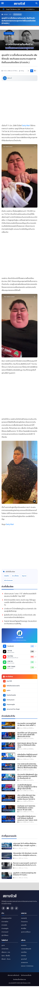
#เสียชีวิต (6, 576)
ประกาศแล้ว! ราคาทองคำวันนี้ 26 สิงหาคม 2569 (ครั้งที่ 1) (26, 724)
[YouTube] (7, 908)
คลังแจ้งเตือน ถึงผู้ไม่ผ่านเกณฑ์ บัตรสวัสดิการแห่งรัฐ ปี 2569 (27, 755)
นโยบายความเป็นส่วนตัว (13, 975)
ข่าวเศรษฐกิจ (5, 928)
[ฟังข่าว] (5, 78)
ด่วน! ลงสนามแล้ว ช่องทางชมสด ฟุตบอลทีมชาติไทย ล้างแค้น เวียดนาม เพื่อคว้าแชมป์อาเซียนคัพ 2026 (27, 766)
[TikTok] (16, 908)
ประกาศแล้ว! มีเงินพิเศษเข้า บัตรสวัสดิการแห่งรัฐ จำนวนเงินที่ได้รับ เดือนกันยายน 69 (27, 776)
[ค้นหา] (36, 3)
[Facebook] (3, 908)
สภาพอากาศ (24, 962)
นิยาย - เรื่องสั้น (6, 956)
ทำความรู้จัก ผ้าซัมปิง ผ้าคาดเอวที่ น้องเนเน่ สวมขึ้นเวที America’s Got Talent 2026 (27, 818)
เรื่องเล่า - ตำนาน (6, 959)
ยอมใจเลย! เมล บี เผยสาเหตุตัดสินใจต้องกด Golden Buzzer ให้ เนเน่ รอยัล (26, 808)
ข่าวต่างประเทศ (17, 14)
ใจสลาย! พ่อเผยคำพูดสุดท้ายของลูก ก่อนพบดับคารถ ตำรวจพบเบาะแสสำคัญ (20, 622)
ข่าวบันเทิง (4, 925)
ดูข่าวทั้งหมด (5, 935)
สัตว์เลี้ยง (23, 928)
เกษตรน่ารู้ (24, 918)
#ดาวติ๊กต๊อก (15, 576)
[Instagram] (12, 908)
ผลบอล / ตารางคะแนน (27, 966)
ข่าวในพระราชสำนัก (7, 918)
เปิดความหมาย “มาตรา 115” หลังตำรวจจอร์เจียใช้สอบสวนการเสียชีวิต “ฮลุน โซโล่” (20, 594)
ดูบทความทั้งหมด (25, 932)
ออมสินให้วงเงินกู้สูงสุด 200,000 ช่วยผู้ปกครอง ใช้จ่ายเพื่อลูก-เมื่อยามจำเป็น (27, 787)
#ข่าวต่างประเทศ (8, 580)
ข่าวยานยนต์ (5, 932)
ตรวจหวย (23, 945)
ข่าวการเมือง (5, 922)
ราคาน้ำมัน (24, 952)
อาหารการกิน (5, 949)
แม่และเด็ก (24, 925)
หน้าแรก (5, 14)
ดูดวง (3, 945)
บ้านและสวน (24, 922)
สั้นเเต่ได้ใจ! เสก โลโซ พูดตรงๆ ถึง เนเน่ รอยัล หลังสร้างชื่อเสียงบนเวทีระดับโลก (27, 735)
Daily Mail (26, 125)
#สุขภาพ (24, 576)
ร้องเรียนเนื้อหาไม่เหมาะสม (19, 979)
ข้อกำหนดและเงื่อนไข (26, 975)
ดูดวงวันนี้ (24, 959)
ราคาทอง (23, 956)
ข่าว (10, 14)
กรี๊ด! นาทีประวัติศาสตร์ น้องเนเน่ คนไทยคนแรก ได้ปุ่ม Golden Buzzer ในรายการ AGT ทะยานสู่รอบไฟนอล (26, 797)
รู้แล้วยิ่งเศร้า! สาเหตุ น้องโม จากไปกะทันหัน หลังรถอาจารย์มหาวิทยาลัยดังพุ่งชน (20, 616)
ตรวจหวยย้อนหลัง (26, 949)
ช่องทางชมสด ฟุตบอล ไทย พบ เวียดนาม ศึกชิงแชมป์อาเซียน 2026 (27, 745)
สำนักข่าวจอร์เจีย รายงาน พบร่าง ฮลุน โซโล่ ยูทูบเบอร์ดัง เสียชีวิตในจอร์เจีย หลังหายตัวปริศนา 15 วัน (20, 602)
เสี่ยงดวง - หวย (6, 952)
